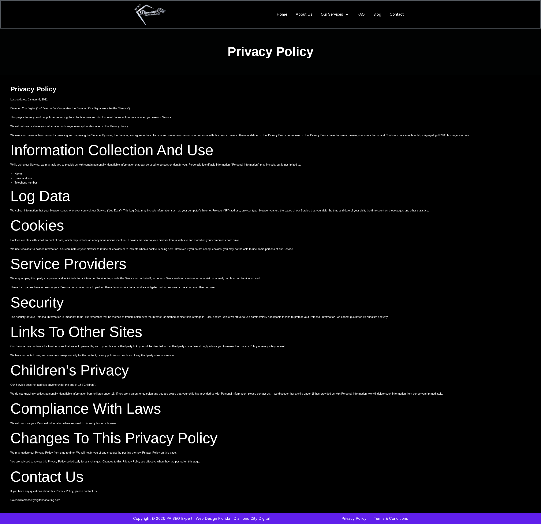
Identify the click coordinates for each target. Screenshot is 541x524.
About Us (304, 14)
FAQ (361, 14)
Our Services (332, 14)
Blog (377, 14)
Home (282, 14)
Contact (397, 14)
